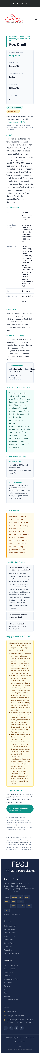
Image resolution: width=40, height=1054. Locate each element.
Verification (8, 996)
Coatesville (18, 369)
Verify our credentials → (12, 915)
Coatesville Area (16, 37)
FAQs (6, 989)
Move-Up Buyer (10, 936)
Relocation (8, 950)
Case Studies (9, 972)
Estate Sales (8, 940)
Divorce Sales (9, 943)
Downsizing (8, 946)
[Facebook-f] (13, 3)
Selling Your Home (10, 926)
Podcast (7, 976)
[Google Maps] (22, 1028)
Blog (5, 993)
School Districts (10, 969)
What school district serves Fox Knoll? (18, 616)
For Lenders (8, 982)
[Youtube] (26, 3)
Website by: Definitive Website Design (20, 1049)
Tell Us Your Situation (12, 1000)
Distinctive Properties (12, 953)
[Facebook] (6, 1028)
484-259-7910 (12, 1011)
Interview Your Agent (11, 979)
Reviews (7, 986)
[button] (36, 19)
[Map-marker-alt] (18, 3)
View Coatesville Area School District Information (18, 810)
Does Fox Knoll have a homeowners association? (19, 568)
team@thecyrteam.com (15, 1016)
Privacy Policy (20, 1042)
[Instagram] (22, 3)
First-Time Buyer (10, 933)
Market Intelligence (11, 965)
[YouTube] (16, 1028)
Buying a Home (9, 929)
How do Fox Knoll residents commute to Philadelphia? (17, 626)
